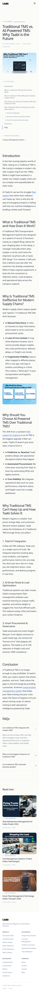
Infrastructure (7, 972)
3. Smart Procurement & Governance (16, 120)
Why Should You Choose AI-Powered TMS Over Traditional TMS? (20, 103)
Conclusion (8, 124)
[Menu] (35, 3)
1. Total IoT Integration (12, 113)
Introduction (8, 86)
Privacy (4, 988)
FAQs (6, 128)
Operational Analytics (29, 948)
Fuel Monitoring (7, 939)
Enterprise (6, 976)
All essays (8, 21)
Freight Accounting (28, 945)
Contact (24, 969)
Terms (10, 988)
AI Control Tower (8, 936)
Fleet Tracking (7, 953)
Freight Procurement (29, 936)
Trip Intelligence (27, 952)
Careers (24, 966)
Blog (23, 972)
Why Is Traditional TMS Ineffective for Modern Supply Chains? (20, 97)
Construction (6, 966)
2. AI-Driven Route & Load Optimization (17, 116)
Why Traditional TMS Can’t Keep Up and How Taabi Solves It (19, 108)
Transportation (7, 962)
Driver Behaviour (8, 949)
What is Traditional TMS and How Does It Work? (18, 91)
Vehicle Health (7, 942)
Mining (4, 969)
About (24, 962)
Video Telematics (8, 946)
